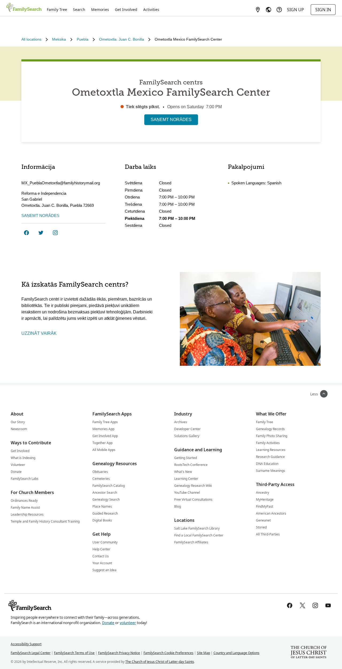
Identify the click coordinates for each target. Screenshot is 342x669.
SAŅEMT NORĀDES (171, 119)
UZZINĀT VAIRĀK (39, 333)
